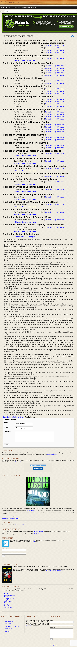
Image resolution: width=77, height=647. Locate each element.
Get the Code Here (52, 454)
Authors (8, 7)
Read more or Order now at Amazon (11, 518)
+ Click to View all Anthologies (24, 236)
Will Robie (8, 631)
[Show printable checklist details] (72, 36)
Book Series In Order (10, 417)
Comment (7, 431)
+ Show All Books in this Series (25, 60)
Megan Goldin (8, 601)
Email (6, 427)
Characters (16, 7)
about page (28, 625)
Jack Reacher (9, 621)
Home (2, 7)
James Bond (8, 628)
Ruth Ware (7, 604)
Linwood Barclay (31, 510)
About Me (32, 541)
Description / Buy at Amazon (54, 45)
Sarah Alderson (8, 606)
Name (6, 423)
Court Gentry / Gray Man (12, 626)
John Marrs (7, 597)
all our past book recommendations (23, 462)
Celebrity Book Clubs (19, 525)
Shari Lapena (8, 607)
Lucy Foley (7, 600)
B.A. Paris (7, 594)
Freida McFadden (9, 595)
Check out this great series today (54, 570)
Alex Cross (8, 623)
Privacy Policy (53, 645)
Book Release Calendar (29, 7)
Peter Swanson (8, 603)
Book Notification (38, 531)
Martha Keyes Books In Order (18, 36)
